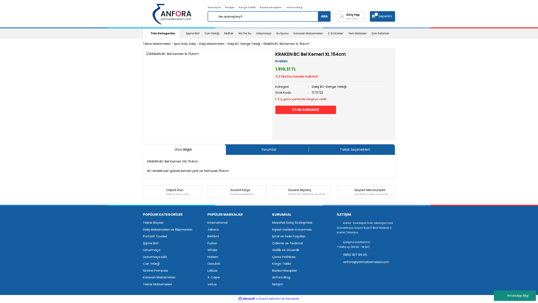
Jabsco (213, 229)
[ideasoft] (246, 298)
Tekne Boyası (153, 222)
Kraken (281, 61)
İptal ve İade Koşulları (288, 236)
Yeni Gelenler (357, 33)
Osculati (213, 263)
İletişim (230, 7)
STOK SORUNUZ (305, 109)
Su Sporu (282, 33)
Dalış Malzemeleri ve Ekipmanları (167, 229)
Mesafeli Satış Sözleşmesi (292, 222)
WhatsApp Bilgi (518, 296)
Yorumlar (269, 149)
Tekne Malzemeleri (157, 284)
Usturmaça (263, 33)
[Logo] (172, 13)
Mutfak (228, 33)
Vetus (212, 284)
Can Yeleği (211, 33)
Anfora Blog (294, 7)
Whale (212, 250)
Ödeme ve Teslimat (287, 243)
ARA (324, 16)
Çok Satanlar (380, 33)
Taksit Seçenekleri (355, 149)
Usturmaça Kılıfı (155, 257)
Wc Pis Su (244, 33)
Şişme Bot (192, 33)
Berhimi (213, 236)
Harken (212, 257)
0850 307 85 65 (354, 254)
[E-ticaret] (268, 298)
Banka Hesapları (271, 7)
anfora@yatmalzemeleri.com (365, 262)
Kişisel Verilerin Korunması (292, 229)
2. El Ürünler (335, 33)
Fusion (212, 243)
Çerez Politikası (283, 257)
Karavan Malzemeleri (308, 33)
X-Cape (213, 277)
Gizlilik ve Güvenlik (285, 250)
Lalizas (212, 270)
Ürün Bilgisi (183, 149)
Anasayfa (214, 7)
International (217, 222)
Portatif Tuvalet (155, 236)
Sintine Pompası (155, 270)
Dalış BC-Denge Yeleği (329, 86)
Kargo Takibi (247, 7)
